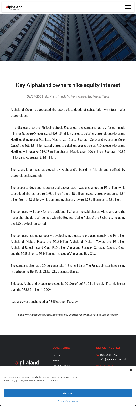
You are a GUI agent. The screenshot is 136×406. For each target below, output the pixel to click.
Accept (68, 393)
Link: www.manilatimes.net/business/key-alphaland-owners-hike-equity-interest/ (68, 315)
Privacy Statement (68, 401)
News (55, 360)
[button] (130, 370)
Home (56, 355)
